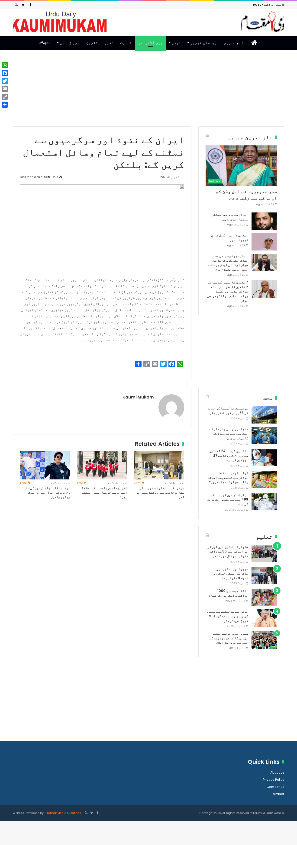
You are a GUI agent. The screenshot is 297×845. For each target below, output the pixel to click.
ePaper (45, 42)
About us (277, 772)
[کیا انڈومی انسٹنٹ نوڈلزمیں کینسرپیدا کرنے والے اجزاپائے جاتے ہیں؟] (264, 479)
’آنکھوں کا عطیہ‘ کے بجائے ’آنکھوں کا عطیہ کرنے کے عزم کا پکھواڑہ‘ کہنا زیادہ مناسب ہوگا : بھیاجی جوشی (227, 291)
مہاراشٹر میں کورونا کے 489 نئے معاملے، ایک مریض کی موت (227, 499)
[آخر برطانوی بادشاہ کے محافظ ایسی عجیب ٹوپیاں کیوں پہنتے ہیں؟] (102, 465)
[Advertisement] (148, 91)
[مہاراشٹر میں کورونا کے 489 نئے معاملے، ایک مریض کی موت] (264, 501)
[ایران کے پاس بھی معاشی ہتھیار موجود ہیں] (264, 221)
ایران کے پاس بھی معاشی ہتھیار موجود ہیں (230, 217)
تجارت (126, 42)
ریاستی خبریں (203, 42)
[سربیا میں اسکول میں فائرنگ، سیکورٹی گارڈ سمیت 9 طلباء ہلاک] (264, 575)
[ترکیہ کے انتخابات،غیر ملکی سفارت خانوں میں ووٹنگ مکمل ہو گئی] (159, 465)
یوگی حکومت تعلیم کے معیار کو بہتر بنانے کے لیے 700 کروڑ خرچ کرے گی (227, 616)
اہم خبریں (233, 42)
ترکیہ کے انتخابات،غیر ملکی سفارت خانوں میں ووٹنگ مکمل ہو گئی (160, 492)
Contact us (275, 787)
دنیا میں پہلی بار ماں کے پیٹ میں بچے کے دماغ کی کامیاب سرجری (228, 433)
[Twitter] (23, 5)
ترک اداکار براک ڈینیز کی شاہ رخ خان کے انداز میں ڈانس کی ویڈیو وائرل (47, 492)
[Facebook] (30, 5)
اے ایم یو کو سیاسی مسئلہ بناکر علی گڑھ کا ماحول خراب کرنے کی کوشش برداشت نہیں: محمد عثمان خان (228, 263)
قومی (176, 42)
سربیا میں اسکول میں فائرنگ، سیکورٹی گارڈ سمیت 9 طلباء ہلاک (230, 573)
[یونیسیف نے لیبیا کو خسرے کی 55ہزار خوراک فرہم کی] (264, 415)
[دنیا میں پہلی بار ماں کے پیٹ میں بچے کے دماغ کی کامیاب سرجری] (264, 435)
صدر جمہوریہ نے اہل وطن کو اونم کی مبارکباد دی (246, 194)
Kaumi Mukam (138, 397)
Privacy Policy (273, 780)
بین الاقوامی (150, 42)
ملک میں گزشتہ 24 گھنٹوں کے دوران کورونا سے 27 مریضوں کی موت (228, 455)
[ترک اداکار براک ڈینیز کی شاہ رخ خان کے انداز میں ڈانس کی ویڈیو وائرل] (45, 465)
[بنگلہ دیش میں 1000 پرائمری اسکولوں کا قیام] (264, 597)
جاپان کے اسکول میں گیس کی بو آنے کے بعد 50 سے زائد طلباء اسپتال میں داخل (227, 551)
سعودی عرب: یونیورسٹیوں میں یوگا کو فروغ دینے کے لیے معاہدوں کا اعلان (228, 638)
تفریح (92, 42)
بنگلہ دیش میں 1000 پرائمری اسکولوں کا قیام (228, 593)
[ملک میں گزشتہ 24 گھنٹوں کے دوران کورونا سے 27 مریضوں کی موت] (264, 457)
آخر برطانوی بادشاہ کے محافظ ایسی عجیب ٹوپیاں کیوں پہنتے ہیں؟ (104, 492)
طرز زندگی (70, 42)
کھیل (109, 42)
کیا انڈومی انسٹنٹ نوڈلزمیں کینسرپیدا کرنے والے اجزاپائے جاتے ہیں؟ (228, 477)
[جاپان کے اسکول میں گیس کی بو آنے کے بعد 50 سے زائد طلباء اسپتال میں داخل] (264, 553)
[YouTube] (16, 5)
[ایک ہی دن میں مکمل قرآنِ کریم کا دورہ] (264, 242)
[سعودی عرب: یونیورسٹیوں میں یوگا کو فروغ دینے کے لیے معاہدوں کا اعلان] (264, 640)
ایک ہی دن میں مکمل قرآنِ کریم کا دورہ (229, 237)
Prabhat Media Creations (63, 813)
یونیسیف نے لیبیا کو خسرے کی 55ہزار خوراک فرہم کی (228, 410)
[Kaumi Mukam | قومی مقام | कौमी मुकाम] (148, 21)
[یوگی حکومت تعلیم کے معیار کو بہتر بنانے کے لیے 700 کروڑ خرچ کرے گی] (264, 618)
